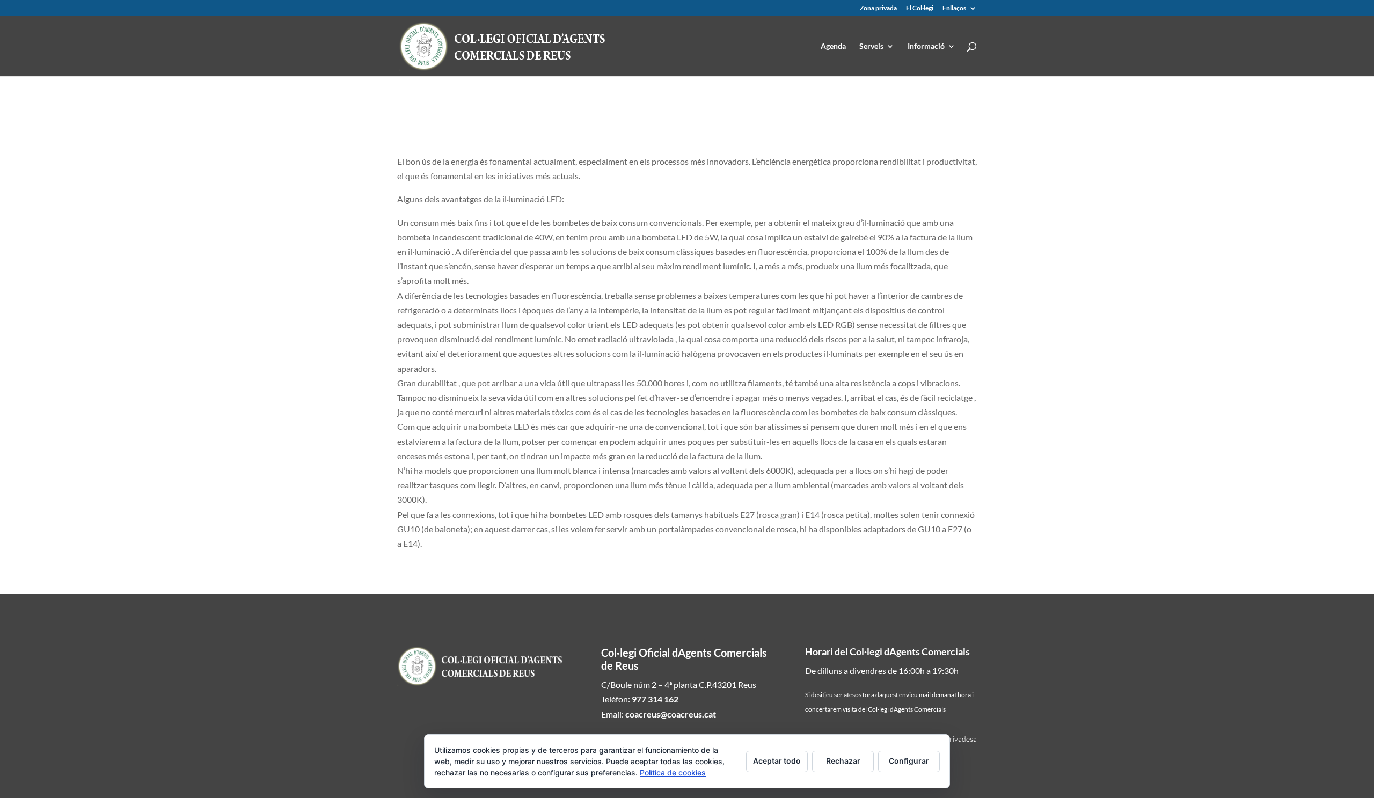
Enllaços (954, 8)
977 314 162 (655, 699)
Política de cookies (673, 772)
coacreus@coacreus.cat (670, 714)
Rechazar (843, 760)
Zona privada (878, 8)
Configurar (909, 760)
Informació (926, 46)
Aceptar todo (777, 760)
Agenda (833, 46)
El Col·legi (919, 8)
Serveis (871, 46)
